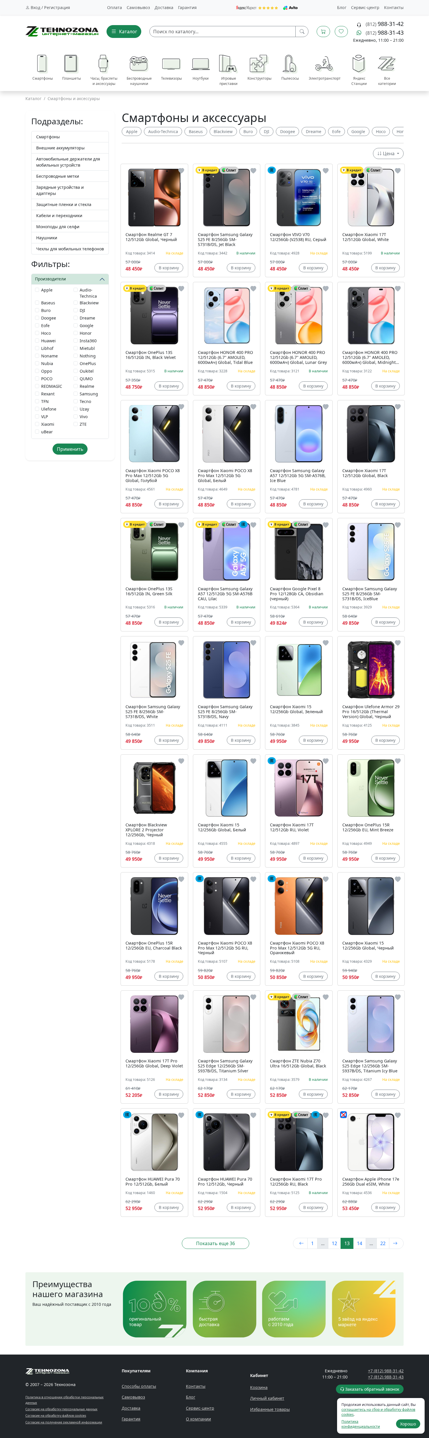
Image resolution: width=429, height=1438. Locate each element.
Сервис (365, 7)
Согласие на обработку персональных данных (61, 1409)
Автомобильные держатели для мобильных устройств (68, 162)
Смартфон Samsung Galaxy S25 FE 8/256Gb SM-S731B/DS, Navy (225, 711)
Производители (50, 279)
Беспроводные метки (57, 176)
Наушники (46, 237)
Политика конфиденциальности (360, 1424)
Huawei (48, 340)
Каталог (33, 98)
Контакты (394, 7)
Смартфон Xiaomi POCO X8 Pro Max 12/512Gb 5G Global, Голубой (152, 475)
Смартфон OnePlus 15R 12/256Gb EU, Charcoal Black (153, 946)
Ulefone (48, 409)
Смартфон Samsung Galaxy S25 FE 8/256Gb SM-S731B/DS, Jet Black (225, 239)
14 (359, 1243)
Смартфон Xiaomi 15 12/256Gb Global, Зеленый (296, 709)
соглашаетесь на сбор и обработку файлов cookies (378, 1412)
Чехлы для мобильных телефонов (70, 249)
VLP (44, 416)
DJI (82, 310)
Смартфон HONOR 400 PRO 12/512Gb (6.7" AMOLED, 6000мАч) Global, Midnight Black (369, 357)
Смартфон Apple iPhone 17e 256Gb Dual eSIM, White (370, 1182)
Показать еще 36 (215, 1243)
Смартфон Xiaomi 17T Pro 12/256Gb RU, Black (296, 1182)
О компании (198, 1419)
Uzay (84, 409)
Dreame (87, 318)
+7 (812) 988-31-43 (386, 1377)
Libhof (47, 348)
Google (86, 325)
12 (334, 1243)
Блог (341, 7)
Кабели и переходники (59, 215)
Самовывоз (138, 7)
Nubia (47, 363)
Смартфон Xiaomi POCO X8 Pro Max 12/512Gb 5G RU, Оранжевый (297, 948)
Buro (45, 310)
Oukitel (87, 371)
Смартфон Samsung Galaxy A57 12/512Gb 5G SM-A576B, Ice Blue (298, 475)
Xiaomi (47, 424)
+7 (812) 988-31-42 (386, 1371)
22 (383, 1243)
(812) (385, 24)
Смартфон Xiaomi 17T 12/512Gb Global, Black (365, 473)
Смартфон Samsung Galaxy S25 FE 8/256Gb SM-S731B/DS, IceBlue (369, 594)
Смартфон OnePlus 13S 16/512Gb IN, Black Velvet (150, 355)
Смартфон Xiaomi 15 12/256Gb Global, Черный (368, 946)
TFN (45, 401)
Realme (87, 386)
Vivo (84, 416)
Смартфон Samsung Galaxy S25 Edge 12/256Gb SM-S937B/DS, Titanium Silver (225, 1066)
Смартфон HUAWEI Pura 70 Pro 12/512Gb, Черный (225, 1182)
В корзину (169, 268)
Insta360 (88, 340)
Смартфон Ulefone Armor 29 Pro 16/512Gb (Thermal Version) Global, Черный (371, 711)
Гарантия (187, 7)
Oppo (46, 371)
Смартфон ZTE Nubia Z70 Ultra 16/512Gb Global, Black (298, 1064)
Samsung (89, 394)
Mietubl (87, 348)
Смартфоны (48, 136)
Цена (389, 153)
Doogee (48, 318)
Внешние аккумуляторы (60, 148)
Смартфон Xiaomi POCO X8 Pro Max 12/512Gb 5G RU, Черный (225, 948)
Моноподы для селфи (57, 226)
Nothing (88, 356)
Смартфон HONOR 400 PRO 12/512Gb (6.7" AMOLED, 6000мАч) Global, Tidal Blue (225, 357)
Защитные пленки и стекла (63, 204)
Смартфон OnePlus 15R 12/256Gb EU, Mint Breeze (367, 828)
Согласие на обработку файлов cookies (55, 1415)
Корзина (259, 1387)
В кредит (209, 170)
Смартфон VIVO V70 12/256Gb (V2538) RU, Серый (298, 237)
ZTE (83, 424)
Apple (47, 290)
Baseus (48, 303)
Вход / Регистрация (49, 7)
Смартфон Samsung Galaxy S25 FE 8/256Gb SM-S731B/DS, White (152, 711)
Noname (49, 356)
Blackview (89, 303)
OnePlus (88, 363)
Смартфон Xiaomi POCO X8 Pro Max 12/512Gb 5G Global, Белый (225, 475)
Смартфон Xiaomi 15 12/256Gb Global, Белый (222, 828)
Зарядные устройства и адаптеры (60, 190)
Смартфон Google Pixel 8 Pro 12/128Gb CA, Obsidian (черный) (296, 594)
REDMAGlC (51, 386)
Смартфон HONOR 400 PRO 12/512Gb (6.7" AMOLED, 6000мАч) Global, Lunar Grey (298, 357)
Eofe (45, 325)
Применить (70, 449)
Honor (86, 333)
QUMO (86, 378)
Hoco (46, 333)
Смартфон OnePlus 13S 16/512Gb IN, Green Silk (148, 591)
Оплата (114, 7)
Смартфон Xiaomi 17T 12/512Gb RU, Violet (292, 828)
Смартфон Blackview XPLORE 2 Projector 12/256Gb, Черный (146, 830)
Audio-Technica (88, 293)
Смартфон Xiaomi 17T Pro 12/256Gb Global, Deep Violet (154, 1064)
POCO (47, 378)
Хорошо (408, 1424)
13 (347, 1243)
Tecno (85, 401)
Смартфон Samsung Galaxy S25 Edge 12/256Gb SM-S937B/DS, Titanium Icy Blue (369, 1066)
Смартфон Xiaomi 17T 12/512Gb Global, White (365, 237)
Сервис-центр (200, 1408)
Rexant (48, 394)
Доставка (164, 7)
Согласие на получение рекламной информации (63, 1422)
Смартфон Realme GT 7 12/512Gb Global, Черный (151, 237)
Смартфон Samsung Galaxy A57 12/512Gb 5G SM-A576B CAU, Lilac (225, 594)
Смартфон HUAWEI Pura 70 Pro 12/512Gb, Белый (152, 1182)
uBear (47, 431)
